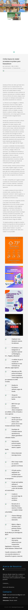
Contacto (5, 583)
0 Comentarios (16, 68)
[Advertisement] (14, 35)
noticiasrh (7, 66)
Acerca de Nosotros (8, 587)
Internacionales (7, 68)
